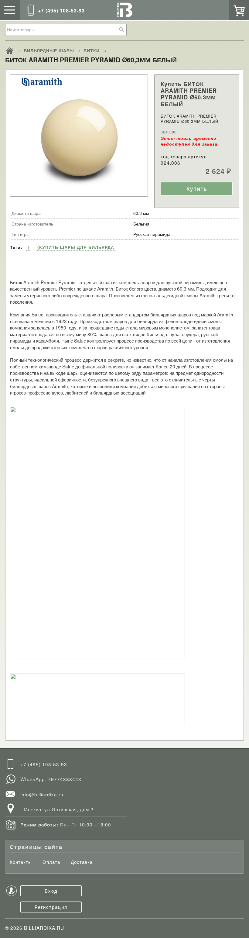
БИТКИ (92, 50)
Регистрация (51, 906)
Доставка (82, 862)
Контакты (21, 862)
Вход (51, 890)
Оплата (51, 862)
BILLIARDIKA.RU (44, 927)
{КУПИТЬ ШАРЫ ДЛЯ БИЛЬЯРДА (75, 247)
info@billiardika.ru (41, 794)
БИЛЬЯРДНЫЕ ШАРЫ (49, 50)
